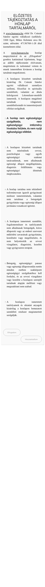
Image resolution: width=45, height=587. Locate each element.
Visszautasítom (31, 339)
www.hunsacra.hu (14, 33)
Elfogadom (11, 332)
